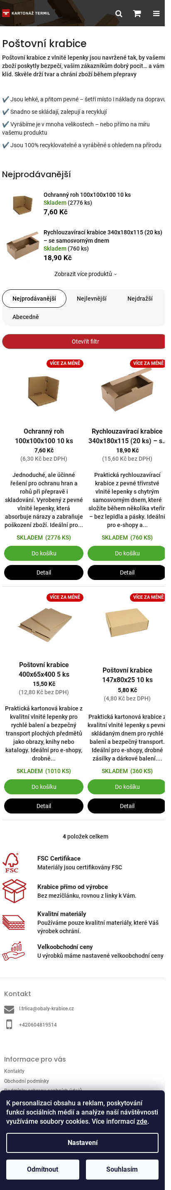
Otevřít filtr (85, 341)
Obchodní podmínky (26, 1081)
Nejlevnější (92, 298)
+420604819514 (38, 1025)
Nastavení (83, 1143)
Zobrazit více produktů (83, 274)
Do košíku (44, 553)
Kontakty (14, 1071)
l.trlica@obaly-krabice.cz (46, 1009)
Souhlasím (122, 1169)
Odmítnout (42, 1169)
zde (142, 1121)
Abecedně (25, 317)
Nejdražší (140, 298)
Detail (44, 572)
